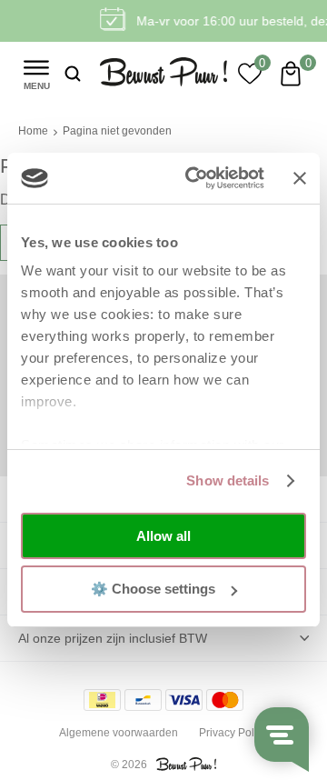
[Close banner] (299, 178)
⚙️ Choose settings (153, 588)
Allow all (163, 536)
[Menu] (36, 73)
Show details (227, 480)
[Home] (163, 73)
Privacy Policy (233, 732)
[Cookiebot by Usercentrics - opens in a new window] (195, 178)
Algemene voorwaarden (118, 732)
